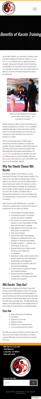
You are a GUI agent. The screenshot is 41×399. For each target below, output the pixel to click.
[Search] (33, 382)
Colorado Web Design (20, 393)
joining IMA (7, 154)
